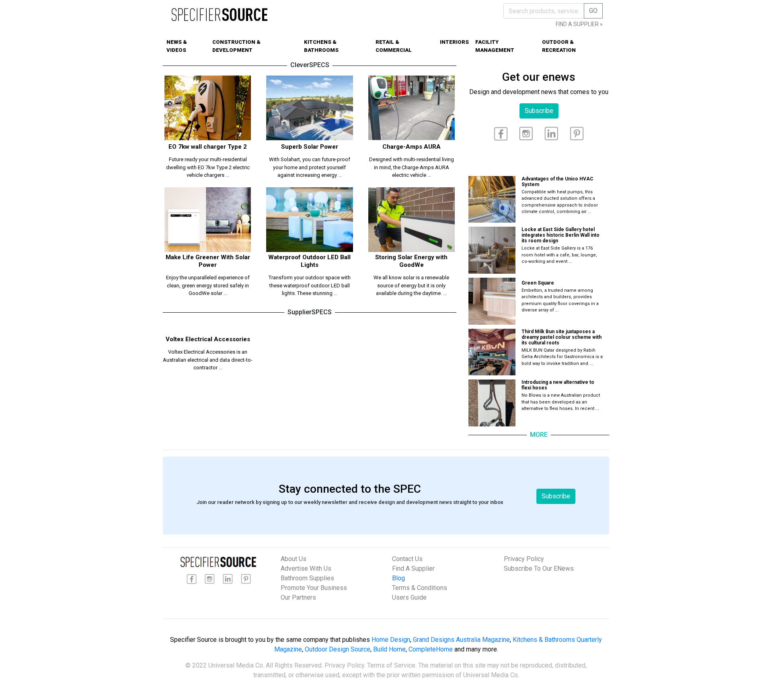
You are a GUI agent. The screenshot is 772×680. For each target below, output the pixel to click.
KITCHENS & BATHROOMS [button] (321, 46)
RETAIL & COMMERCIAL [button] (394, 46)
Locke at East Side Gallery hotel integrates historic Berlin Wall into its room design (561, 235)
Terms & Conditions (419, 588)
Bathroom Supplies (307, 578)
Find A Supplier (413, 568)
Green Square (538, 283)
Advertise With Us (306, 568)
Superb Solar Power (309, 146)
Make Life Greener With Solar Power (208, 261)
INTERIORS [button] (454, 42)
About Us (293, 559)
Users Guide (409, 597)
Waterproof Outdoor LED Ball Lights (309, 261)
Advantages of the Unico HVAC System (557, 181)
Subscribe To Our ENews (539, 568)
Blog (398, 578)
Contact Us (407, 559)
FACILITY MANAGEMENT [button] (494, 46)
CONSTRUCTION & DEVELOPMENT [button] (236, 46)
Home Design (391, 639)
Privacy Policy (524, 559)
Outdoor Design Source (337, 649)
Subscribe (539, 111)
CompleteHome (431, 649)
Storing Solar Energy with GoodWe (411, 261)
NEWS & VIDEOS (176, 46)
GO (593, 10)
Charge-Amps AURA (411, 146)
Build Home (389, 649)
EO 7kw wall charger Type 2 (207, 146)
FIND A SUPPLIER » (579, 24)
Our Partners (298, 597)
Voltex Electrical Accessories (208, 339)
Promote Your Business (314, 588)
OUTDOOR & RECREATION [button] (559, 46)
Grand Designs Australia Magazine (461, 639)
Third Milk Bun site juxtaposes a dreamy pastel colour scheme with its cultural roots (562, 337)
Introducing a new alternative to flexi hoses (558, 385)
